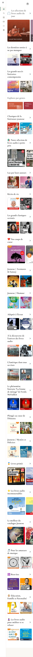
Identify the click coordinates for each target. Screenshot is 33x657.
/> (18, 28)
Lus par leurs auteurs (15, 39)
